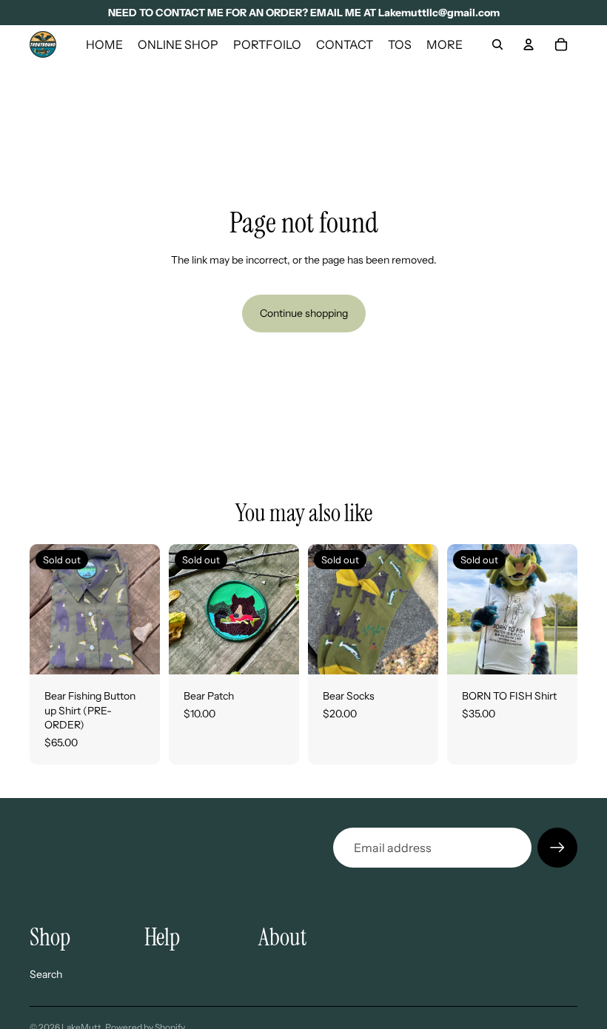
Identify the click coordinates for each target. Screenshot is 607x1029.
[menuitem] (444, 44)
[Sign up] (557, 848)
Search (46, 974)
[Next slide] (148, 609)
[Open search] (497, 44)
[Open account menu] (528, 44)
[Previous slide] (41, 609)
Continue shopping (304, 313)
